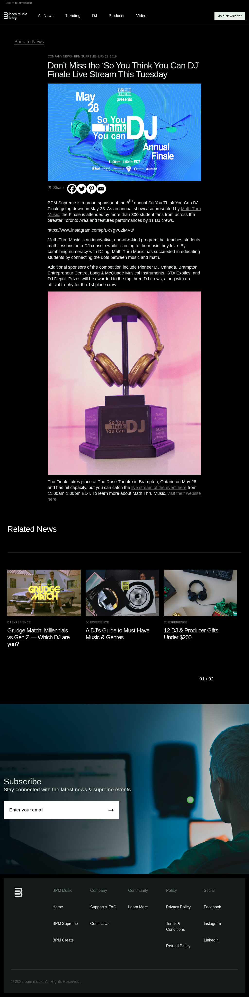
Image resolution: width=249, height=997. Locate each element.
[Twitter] (82, 189)
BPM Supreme (65, 924)
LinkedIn (211, 940)
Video (141, 16)
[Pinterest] (91, 189)
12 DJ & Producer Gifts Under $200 (191, 633)
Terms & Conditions (175, 926)
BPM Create (63, 940)
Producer (116, 16)
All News (45, 16)
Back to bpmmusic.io (18, 3)
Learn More (138, 907)
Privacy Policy (178, 907)
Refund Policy (178, 946)
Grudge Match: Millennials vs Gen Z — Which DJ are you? (38, 637)
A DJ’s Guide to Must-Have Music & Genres (117, 633)
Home (58, 907)
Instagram (212, 924)
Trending (72, 16)
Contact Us (99, 924)
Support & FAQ (103, 907)
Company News (60, 56)
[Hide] (69, 198)
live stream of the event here (159, 487)
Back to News (29, 41)
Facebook (212, 907)
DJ (94, 16)
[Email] (101, 189)
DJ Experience (19, 622)
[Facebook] (72, 189)
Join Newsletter (230, 16)
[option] (46, 609)
